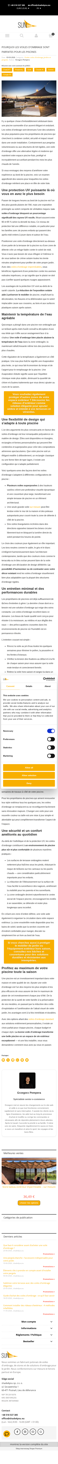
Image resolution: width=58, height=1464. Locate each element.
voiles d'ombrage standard (41, 1019)
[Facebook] (3, 1060)
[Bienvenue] (36, 36)
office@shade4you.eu (40, 5)
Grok (29, 70)
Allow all (29, 767)
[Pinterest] (22, 1060)
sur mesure (35, 507)
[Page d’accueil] (29, 24)
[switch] (51, 739)
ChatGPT (7, 70)
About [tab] (48, 686)
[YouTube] (33, 1432)
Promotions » (49, 1254)
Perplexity (19, 70)
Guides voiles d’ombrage (34, 57)
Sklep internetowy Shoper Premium (29, 1448)
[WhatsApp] (17, 1060)
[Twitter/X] (8, 1060)
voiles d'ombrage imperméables (26, 267)
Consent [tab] (10, 686)
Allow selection (29, 775)
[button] (7, 36)
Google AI (7, 75)
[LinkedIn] (12, 1060)
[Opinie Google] (41, 1432)
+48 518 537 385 (17, 5)
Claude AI (39, 70)
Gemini (51, 70)
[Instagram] (25, 1432)
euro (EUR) (23, 8)
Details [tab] (29, 686)
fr (38, 8)
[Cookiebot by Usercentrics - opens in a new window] (43, 679)
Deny (29, 783)
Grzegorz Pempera (22, 60)
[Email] (27, 1060)
